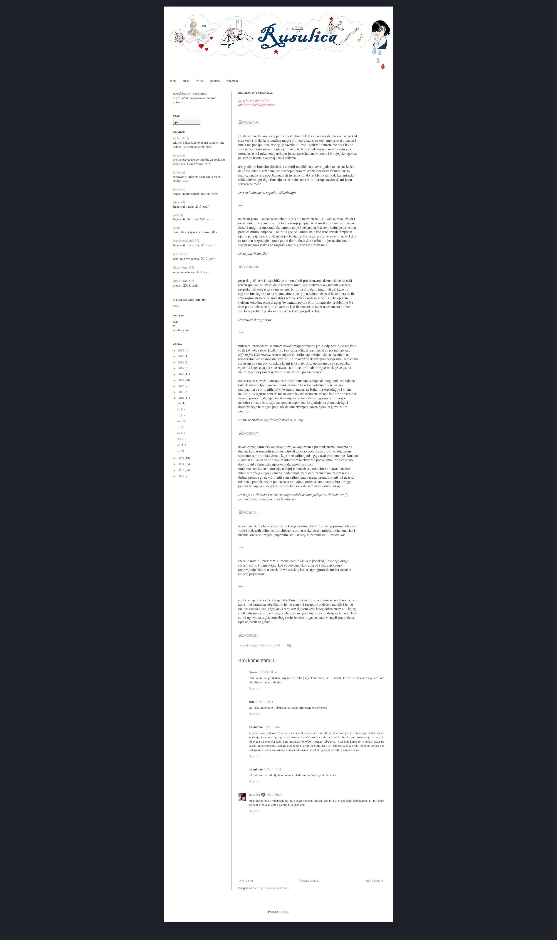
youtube (215, 81)
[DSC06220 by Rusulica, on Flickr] (248, 266)
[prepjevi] (179, 155)
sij (178, 451)
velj (179, 444)
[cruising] (179, 172)
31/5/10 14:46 (272, 727)
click (176, 306)
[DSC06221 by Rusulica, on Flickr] (248, 512)
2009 (181, 458)
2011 (181, 392)
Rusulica (266, 645)
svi (179, 433)
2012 (181, 386)
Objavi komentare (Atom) (273, 888)
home (172, 81)
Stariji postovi (374, 880)
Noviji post (246, 880)
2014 (181, 374)
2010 (181, 398)
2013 (181, 380)
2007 (181, 470)
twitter (200, 81)
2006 (181, 476)
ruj (179, 415)
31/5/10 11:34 (264, 702)
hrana (186, 81)
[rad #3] (178, 215)
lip (179, 427)
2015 (181, 368)
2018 (181, 350)
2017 (181, 356)
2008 (181, 464)
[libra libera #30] (183, 267)
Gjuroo (253, 672)
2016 (181, 362)
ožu (179, 439)
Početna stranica (309, 880)
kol (179, 421)
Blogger (283, 912)
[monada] (179, 189)
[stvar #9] (179, 202)
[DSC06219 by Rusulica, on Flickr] (248, 122)
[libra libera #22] (183, 281)
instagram (232, 81)
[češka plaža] (181, 138)
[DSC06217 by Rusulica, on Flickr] (248, 433)
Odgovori (254, 688)
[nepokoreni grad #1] (186, 240)
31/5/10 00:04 (268, 672)
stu (179, 409)
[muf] (176, 228)
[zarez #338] (180, 254)
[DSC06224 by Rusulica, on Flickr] (248, 635)
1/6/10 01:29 (274, 794)
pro (179, 403)
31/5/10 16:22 (272, 769)
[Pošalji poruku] (288, 645)
